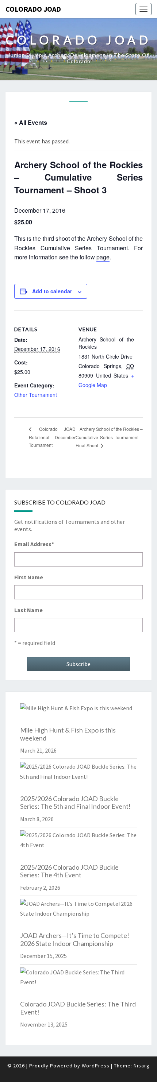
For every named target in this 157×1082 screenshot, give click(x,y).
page (103, 257)
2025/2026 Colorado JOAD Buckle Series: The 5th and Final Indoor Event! (75, 803)
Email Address (34, 544)
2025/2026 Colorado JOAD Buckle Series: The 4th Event (69, 871)
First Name (28, 577)
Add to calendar (52, 291)
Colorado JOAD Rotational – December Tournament (52, 437)
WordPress (96, 1065)
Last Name (28, 610)
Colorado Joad (33, 8)
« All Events (30, 122)
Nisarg (142, 1065)
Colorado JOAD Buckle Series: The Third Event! (78, 1008)
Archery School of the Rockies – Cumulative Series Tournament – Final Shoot (109, 437)
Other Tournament (35, 394)
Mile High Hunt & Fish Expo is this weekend (68, 734)
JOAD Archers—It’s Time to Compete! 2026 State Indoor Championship (74, 939)
